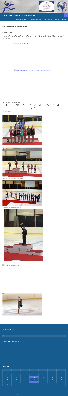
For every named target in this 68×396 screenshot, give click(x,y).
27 (34, 382)
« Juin (4, 386)
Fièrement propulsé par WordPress (18, 394)
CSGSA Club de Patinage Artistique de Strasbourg (18, 15)
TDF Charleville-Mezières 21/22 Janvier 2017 (34, 106)
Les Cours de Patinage (36, 19)
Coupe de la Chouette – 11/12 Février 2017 (34, 35)
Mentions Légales (6, 394)
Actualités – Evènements (21, 19)
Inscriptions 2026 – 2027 (8, 329)
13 (34, 377)
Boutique (57, 19)
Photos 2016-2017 (7, 32)
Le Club (64, 19)
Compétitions (6, 102)
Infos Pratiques (48, 19)
